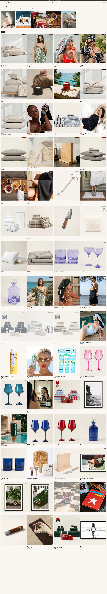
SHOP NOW (59, 0)
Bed (8, 2)
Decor (11, 2)
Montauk (2, 2)
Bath (6, 2)
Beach (4, 2)
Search (100, 2)
